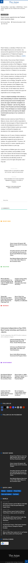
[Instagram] (13, 407)
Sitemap (3, 491)
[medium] (8, 407)
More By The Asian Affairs (13, 186)
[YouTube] (10, 407)
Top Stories (15, 494)
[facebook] (2, 407)
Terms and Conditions (6, 494)
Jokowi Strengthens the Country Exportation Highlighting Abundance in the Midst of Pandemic (14, 179)
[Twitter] (5, 407)
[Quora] (24, 407)
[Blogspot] (21, 407)
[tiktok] (18, 407)
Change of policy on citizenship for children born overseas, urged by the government (14, 170)
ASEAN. (24, 56)
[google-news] (15, 407)
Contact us (9, 491)
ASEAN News (4, 14)
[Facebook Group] (2, 410)
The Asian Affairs (6, 22)
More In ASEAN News (13, 187)
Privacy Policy (17, 491)
